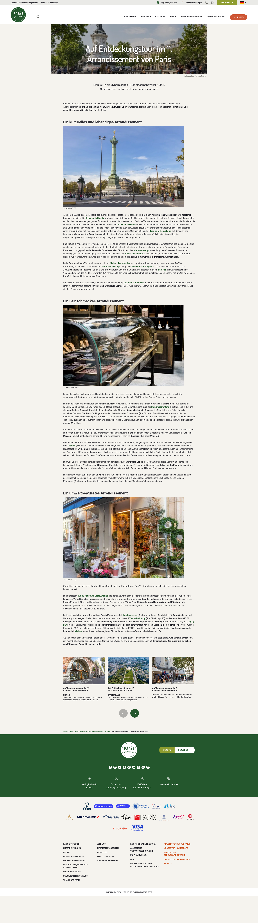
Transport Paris (71, 880)
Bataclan (162, 269)
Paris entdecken (71, 844)
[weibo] (143, 767)
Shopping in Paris (72, 872)
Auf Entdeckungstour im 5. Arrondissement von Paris (165, 689)
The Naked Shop (137, 618)
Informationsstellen (108, 848)
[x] (148, 767)
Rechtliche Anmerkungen (143, 844)
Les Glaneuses (130, 615)
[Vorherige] (123, 713)
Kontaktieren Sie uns (107, 861)
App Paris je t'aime (169, 3)
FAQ (132, 859)
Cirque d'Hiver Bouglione (142, 266)
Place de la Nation (127, 224)
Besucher (183, 750)
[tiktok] (124, 767)
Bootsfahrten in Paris (74, 861)
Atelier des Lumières (135, 253)
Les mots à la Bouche (133, 282)
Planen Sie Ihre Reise (73, 856)
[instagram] (115, 767)
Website (167, 750)
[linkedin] (119, 767)
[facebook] (110, 767)
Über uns (101, 844)
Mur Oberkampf (141, 250)
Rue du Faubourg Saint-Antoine (93, 596)
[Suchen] (38, 16)
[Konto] (212, 2)
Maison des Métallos (120, 263)
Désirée (78, 631)
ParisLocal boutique (193, 3)
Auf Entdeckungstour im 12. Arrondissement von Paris (76, 689)
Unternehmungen (72, 848)
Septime (71, 445)
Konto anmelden (138, 855)
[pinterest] (129, 767)
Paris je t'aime (68, 732)
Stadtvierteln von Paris (75, 876)
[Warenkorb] (206, 2)
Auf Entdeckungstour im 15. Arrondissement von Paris (121, 689)
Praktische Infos (105, 856)
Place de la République (160, 231)
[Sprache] (243, 2)
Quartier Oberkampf (110, 266)
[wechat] (133, 767)
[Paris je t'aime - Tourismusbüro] (18, 14)
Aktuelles (102, 852)
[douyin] (138, 767)
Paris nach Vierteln (81, 732)
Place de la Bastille (95, 218)
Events (66, 852)
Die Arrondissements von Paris (99, 732)
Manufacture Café (160, 407)
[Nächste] (134, 713)
